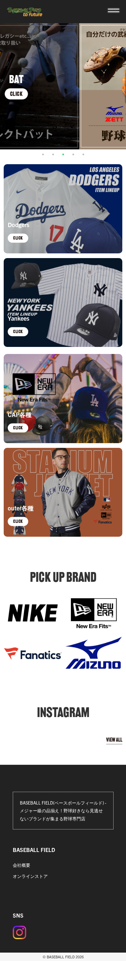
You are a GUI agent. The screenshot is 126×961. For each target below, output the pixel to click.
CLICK (63, 93)
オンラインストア (30, 876)
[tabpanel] (63, 86)
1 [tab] (43, 154)
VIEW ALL (114, 740)
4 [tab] (73, 154)
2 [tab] (53, 154)
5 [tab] (83, 154)
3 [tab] (63, 154)
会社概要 (21, 865)
